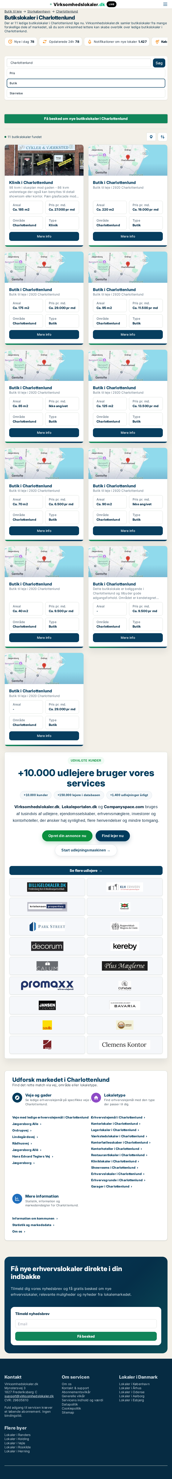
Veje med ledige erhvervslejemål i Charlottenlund (50, 1117)
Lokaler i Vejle (14, 1443)
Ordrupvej (20, 1130)
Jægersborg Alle (25, 1124)
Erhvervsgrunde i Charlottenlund (117, 1180)
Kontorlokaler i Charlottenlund (114, 1123)
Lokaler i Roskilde (17, 1447)
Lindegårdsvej (23, 1137)
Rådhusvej (20, 1143)
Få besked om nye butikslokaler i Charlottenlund (86, 118)
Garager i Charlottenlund (110, 1186)
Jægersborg (22, 1163)
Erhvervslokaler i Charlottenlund (116, 1174)
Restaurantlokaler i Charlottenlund (118, 1155)
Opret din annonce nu (67, 836)
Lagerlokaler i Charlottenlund (114, 1130)
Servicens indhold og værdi (82, 1400)
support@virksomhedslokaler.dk (29, 1396)
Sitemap (68, 1412)
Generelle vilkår (73, 1396)
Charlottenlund (67, 11)
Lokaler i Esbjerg (131, 1400)
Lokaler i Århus (130, 1388)
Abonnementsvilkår (76, 1392)
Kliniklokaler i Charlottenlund (114, 1161)
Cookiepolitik (71, 1408)
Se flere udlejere (86, 870)
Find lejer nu (113, 836)
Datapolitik (70, 1404)
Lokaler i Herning (17, 1451)
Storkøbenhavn (38, 11)
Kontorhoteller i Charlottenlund (115, 1149)
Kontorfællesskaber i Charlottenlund (119, 1142)
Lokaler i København (134, 1384)
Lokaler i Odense (131, 1392)
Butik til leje (13, 11)
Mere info (44, 236)
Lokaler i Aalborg (131, 1396)
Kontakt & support (75, 1388)
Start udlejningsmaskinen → (85, 850)
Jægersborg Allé (25, 1150)
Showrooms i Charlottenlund (113, 1167)
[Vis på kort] (151, 137)
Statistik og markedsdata (31, 1225)
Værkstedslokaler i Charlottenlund (118, 1136)
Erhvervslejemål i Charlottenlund (116, 1117)
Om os (17, 1231)
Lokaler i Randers (17, 1435)
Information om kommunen (33, 1218)
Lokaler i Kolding (16, 1439)
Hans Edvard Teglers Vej (31, 1156)
